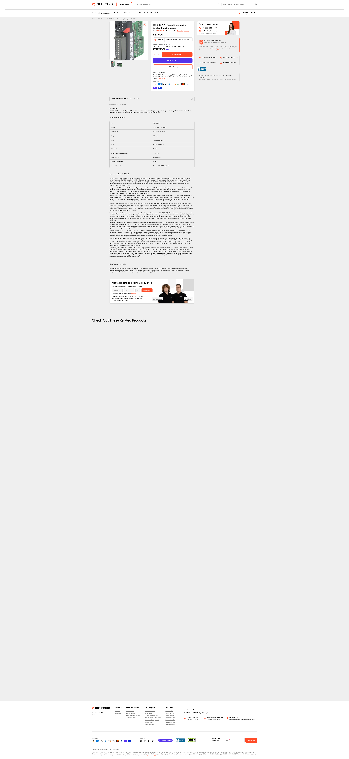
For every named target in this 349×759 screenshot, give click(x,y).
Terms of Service (170, 720)
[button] (247, 4)
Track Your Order (131, 717)
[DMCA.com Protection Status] (192, 742)
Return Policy (169, 711)
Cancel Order (130, 711)
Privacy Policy (170, 715)
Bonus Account (130, 713)
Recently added (149, 724)
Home (93, 360)
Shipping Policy (170, 717)
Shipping (155, 385)
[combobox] (178, 4)
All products (148, 713)
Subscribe (251, 740)
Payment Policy (170, 713)
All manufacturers (150, 711)
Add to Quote (173, 408)
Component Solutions (151, 715)
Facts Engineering (183, 372)
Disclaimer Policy (170, 722)
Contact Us (118, 713)
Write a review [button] (190, 684)
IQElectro (101, 712)
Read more (162, 420)
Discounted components (152, 720)
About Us (117, 711)
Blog (116, 715)
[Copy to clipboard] (192, 440)
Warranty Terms (222, 391)
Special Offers (149, 722)
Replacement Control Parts (153, 717)
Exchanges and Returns (133, 715)
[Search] (219, 4)
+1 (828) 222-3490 (249, 12)
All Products (101, 360)
